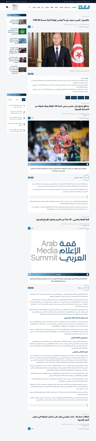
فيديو (38, 7)
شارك (32, 26)
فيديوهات (74, 98)
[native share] (29, 26)
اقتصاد (61, 7)
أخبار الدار (83, 217)
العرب (83, 16)
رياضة (56, 7)
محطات (83, 414)
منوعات (47, 7)
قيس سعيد (80, 98)
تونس (87, 98)
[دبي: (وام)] (86, 287)
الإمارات (74, 7)
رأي (42, 7)
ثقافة (52, 7)
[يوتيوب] (6, 1)
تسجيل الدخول (23, 1)
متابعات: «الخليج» (78, 177)
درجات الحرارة (66, 1)
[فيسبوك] (13, 1)
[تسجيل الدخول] (26, 1)
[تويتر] (11, 1)
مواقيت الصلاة (72, 1)
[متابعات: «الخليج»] (86, 177)
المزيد (34, 7)
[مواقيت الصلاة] (7, 7)
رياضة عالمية (83, 103)
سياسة (67, 98)
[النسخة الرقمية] (15, 7)
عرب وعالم (67, 7)
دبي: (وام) (80, 288)
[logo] (84, 7)
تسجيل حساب (17, 1)
